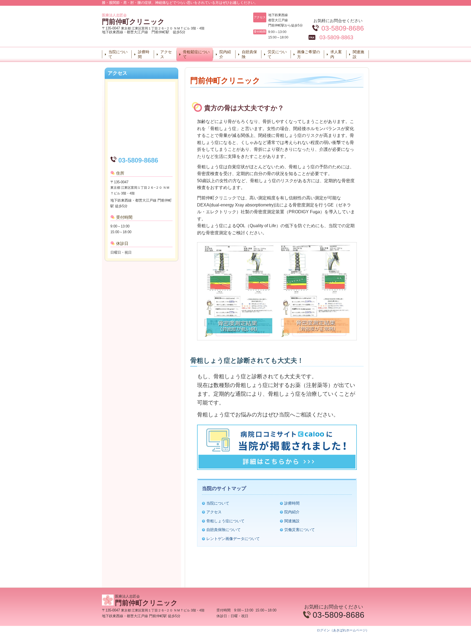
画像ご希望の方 (308, 54)
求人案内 (336, 54)
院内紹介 (225, 54)
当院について (118, 54)
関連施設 (358, 54)
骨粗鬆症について (196, 54)
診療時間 (143, 54)
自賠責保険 (249, 54)
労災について (277, 54)
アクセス (166, 54)
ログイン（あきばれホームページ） (343, 630)
